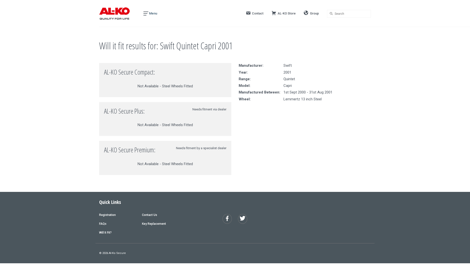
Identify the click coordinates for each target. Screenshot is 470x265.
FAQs (102, 223)
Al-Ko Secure (117, 253)
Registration (107, 214)
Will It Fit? (105, 232)
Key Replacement (154, 223)
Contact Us (149, 214)
